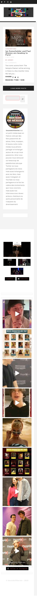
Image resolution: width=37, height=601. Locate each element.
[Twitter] (2, 2)
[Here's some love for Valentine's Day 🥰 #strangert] (17, 373)
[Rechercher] (23, 99)
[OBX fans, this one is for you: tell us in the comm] (17, 343)
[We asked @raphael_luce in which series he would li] (17, 402)
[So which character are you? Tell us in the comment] (17, 462)
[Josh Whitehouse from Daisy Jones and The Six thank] (17, 314)
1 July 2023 (9, 57)
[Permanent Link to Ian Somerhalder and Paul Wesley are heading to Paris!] (18, 46)
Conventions (10, 49)
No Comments (10, 63)
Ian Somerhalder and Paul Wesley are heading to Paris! (18, 53)
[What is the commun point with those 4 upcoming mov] (17, 432)
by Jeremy (9, 60)
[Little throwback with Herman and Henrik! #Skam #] (17, 521)
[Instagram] (8, 2)
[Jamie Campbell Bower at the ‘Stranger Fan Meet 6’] (17, 551)
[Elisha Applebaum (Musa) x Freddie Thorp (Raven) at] (17, 491)
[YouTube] (11, 2)
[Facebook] (5, 2)
